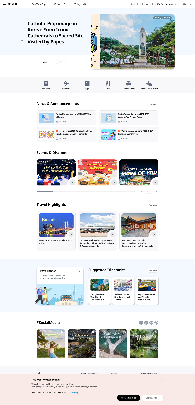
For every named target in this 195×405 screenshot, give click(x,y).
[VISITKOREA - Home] (10, 4)
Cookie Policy (72, 392)
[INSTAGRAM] (51, 343)
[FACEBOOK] (113, 343)
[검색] (191, 4)
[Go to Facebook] (141, 323)
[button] (142, 192)
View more (153, 104)
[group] (52, 42)
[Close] (162, 379)
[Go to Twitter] (146, 323)
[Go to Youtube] (151, 323)
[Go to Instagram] (156, 323)
